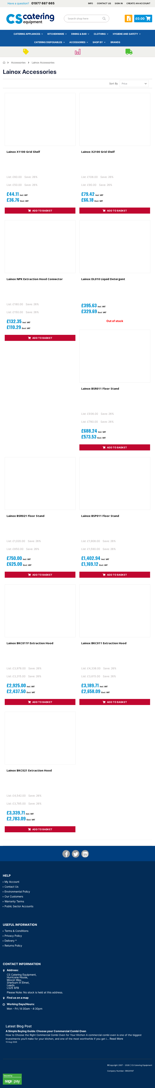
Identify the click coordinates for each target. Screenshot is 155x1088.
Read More (116, 1038)
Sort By (113, 83)
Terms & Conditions (16, 930)
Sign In (119, 3)
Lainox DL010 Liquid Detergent (103, 279)
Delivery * (11, 940)
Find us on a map (18, 997)
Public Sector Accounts (19, 906)
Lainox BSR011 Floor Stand (100, 388)
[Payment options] (77, 53)
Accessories (18, 62)
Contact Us (104, 3)
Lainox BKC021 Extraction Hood (29, 770)
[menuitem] (115, 42)
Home (4, 62)
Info (90, 3)
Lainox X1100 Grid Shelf (23, 152)
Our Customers (14, 896)
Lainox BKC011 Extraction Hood (103, 643)
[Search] (104, 18)
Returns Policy (13, 945)
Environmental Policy (17, 891)
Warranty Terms (14, 901)
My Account (12, 881)
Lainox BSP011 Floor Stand (100, 516)
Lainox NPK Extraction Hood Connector (35, 279)
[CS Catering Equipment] (30, 18)
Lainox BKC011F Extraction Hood (30, 643)
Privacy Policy (13, 935)
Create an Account (138, 3)
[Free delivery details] (129, 53)
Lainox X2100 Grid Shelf (98, 152)
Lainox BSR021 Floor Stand (25, 516)
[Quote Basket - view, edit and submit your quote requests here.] (128, 18)
